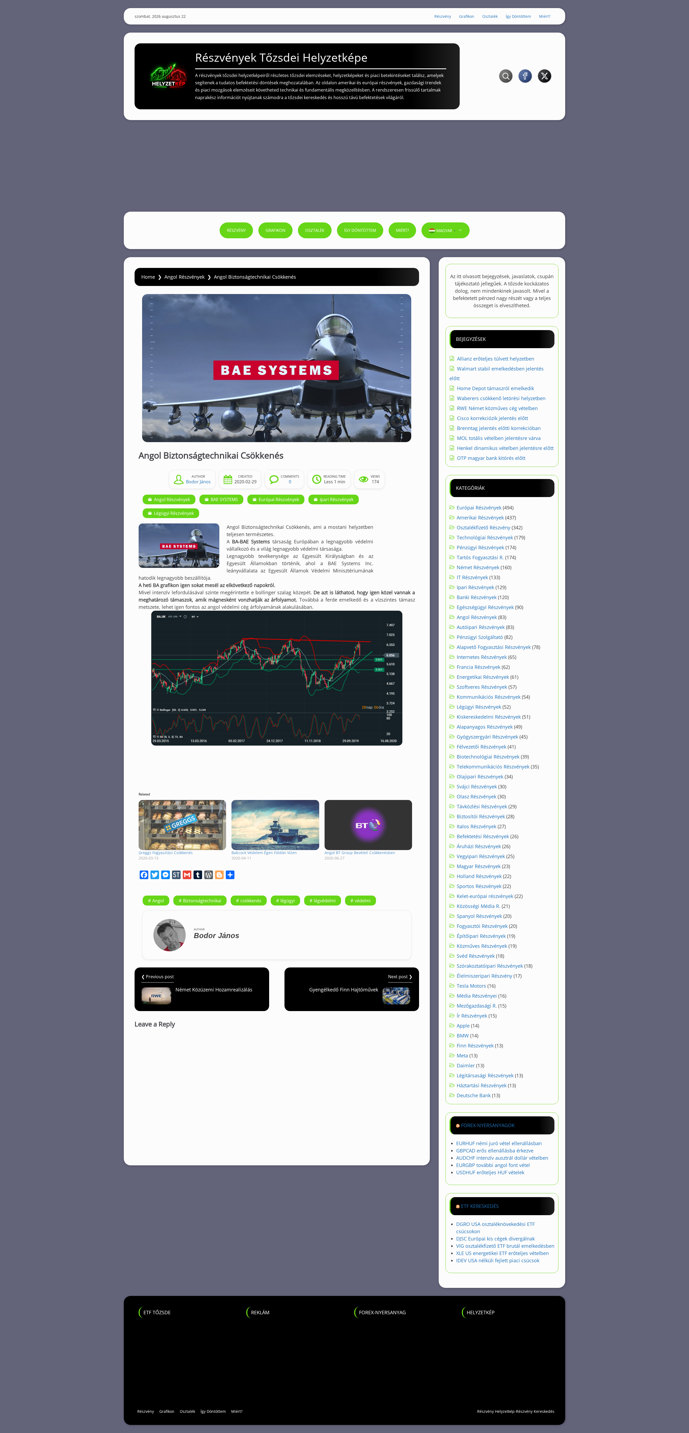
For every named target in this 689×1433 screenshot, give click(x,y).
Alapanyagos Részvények (485, 727)
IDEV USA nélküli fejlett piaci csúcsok (497, 1260)
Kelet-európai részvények (485, 896)
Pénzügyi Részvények (480, 547)
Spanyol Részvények (479, 916)
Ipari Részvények (336, 499)
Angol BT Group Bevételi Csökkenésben (360, 852)
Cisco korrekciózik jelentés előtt (492, 418)
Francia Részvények (478, 667)
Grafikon (466, 16)
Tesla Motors (471, 986)
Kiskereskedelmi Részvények (489, 717)
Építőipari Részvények (481, 936)
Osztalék (490, 16)
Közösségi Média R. (478, 906)
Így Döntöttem (518, 16)
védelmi (363, 901)
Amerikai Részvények (480, 517)
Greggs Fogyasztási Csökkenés (166, 852)
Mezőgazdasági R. (477, 1005)
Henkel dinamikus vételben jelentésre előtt (505, 448)
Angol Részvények (184, 277)
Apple (463, 1025)
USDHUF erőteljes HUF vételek (490, 1172)
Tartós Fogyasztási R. (480, 557)
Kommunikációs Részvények (489, 697)
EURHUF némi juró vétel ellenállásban (499, 1143)
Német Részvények (478, 567)
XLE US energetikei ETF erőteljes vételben (502, 1253)
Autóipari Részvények (481, 627)
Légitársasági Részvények (485, 1075)
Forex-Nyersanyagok (488, 1125)
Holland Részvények (479, 876)
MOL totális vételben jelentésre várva (499, 438)
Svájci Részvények (477, 786)
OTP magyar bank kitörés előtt (491, 458)
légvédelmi (325, 901)
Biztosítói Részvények (481, 816)
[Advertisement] (344, 166)
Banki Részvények (477, 597)
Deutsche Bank (474, 1095)
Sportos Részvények (479, 886)
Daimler (466, 1065)
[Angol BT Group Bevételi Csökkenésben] (368, 825)
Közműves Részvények (482, 946)
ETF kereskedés (480, 1206)
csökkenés (250, 901)
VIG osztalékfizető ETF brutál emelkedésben (505, 1246)
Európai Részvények (279, 499)
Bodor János (198, 482)
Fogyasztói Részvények (482, 926)
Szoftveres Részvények (482, 687)
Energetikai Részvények (483, 677)
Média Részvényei (477, 995)
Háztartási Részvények (482, 1085)
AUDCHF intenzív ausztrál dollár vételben (502, 1158)
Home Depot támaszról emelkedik (495, 388)
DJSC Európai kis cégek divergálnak (495, 1238)
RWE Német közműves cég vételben (497, 408)
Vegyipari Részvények (481, 856)
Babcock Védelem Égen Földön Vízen (264, 852)
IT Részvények (472, 577)
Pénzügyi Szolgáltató (480, 637)
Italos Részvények (476, 826)
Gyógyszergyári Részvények (487, 736)
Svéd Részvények (476, 956)
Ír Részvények (472, 1015)
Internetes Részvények (482, 657)
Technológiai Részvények (485, 537)
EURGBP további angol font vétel (493, 1165)
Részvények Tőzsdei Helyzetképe (281, 57)
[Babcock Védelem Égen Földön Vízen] (275, 825)
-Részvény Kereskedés (534, 1411)
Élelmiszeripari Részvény (484, 976)
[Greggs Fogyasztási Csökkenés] (182, 825)
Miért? (544, 16)
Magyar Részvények (479, 866)
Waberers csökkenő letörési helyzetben (501, 398)
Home (148, 277)
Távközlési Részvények (482, 806)
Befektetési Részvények (483, 836)
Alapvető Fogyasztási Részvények (494, 647)
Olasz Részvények (476, 796)
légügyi (287, 901)
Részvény (442, 16)
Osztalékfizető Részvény (483, 527)
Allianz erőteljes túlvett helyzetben (495, 358)
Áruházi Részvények (479, 846)
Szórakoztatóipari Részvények (490, 966)
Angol (158, 901)
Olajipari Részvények (480, 776)
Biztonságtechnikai (202, 901)
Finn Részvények (475, 1045)
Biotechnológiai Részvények (488, 756)
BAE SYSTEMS (224, 499)
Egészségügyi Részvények (485, 607)
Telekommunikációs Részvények (493, 766)
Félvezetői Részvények (481, 746)
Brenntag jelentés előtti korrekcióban (499, 428)
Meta (462, 1055)
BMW (463, 1035)
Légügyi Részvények (174, 513)
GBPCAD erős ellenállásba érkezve (494, 1150)
